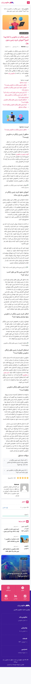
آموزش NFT (22, 642)
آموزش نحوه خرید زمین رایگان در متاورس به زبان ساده (16, 89)
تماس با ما (22, 631)
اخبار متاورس (24, 558)
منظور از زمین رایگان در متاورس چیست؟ (15, 85)
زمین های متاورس (24, 33)
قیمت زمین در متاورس (22, 154)
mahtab (23, 47)
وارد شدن (5, 508)
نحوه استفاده (22, 653)
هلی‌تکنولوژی (10, 664)
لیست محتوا (23, 83)
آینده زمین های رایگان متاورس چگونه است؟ (15, 105)
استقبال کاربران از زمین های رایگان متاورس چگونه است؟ (16, 101)
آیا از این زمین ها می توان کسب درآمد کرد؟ (15, 92)
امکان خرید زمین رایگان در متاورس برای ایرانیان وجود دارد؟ (17, 96)
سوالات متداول (23, 107)
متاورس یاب (25, 9)
